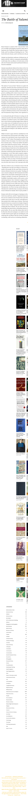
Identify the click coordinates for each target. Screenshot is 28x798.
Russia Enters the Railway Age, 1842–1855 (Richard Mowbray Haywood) (21, 497)
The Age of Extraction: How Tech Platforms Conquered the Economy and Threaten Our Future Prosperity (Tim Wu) (21, 351)
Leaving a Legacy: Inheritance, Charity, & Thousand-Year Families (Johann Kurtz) (20, 394)
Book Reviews (4, 13)
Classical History (20, 13)
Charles (12, 13)
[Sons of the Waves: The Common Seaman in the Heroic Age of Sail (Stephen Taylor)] (20, 467)
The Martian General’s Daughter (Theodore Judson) (20, 579)
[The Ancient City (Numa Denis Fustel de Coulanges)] (20, 529)
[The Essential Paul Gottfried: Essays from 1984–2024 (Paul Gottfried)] (20, 425)
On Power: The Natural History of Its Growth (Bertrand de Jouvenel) (20, 372)
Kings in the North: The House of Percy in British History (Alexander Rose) (21, 331)
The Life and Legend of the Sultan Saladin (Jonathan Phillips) (20, 518)
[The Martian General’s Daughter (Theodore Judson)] (20, 570)
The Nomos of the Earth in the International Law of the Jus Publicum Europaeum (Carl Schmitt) (21, 312)
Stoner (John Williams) (20, 453)
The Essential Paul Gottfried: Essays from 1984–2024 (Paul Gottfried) (20, 435)
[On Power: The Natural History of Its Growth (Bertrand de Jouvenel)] (20, 363)
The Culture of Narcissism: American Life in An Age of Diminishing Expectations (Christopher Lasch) (21, 290)
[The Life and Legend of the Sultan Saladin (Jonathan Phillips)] (20, 509)
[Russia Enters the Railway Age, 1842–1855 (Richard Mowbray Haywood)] (20, 488)
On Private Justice (19, 599)
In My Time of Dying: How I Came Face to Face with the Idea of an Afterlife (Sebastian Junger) (21, 415)
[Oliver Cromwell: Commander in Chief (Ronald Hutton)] (20, 548)
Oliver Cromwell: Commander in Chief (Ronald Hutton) (20, 557)
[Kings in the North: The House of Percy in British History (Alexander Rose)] (20, 322)
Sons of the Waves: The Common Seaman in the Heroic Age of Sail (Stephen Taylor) (20, 477)
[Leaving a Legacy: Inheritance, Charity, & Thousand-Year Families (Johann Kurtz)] (20, 384)
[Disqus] (14, 752)
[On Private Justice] (20, 591)
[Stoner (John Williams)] (20, 445)
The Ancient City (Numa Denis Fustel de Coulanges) (20, 538)
